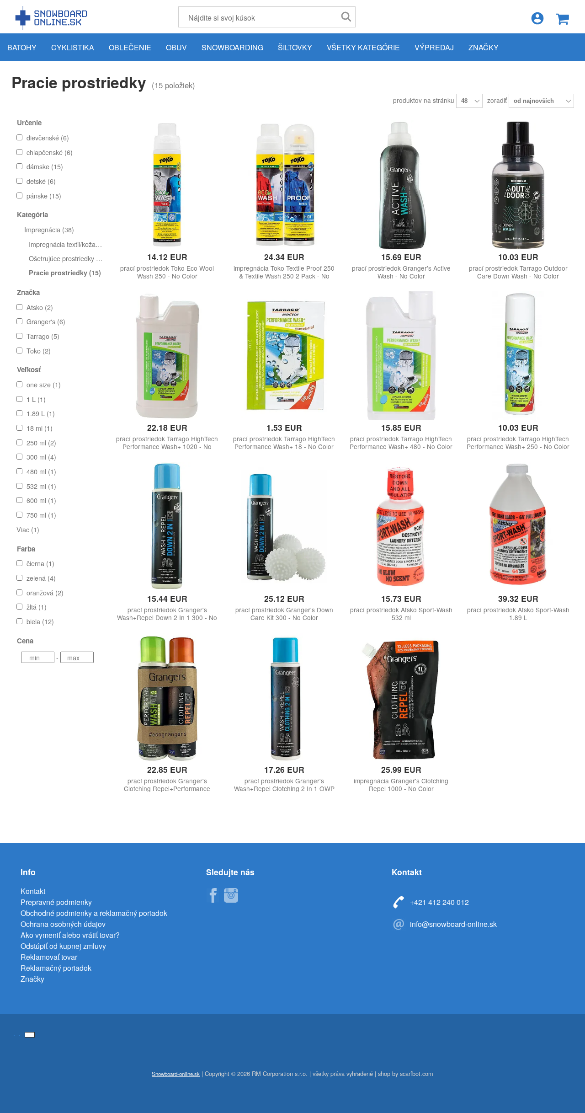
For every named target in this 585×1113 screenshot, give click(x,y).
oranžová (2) (45, 592)
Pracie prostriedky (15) (65, 272)
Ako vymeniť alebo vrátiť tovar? (70, 935)
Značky (483, 47)
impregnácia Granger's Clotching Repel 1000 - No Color (401, 784)
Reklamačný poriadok (56, 968)
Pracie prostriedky (78, 82)
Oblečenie (130, 47)
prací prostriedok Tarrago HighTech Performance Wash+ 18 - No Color (284, 442)
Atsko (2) (40, 307)
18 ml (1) (40, 428)
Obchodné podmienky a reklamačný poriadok (94, 913)
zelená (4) (41, 578)
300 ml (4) (41, 456)
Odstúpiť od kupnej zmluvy (63, 946)
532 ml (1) (41, 486)
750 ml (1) (41, 514)
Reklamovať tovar (49, 957)
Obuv (176, 47)
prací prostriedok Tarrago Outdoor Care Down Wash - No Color (518, 272)
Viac (27, 529)
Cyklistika (72, 47)
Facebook (212, 895)
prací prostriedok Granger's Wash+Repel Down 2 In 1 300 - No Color (167, 617)
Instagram (230, 895)
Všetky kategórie (363, 47)
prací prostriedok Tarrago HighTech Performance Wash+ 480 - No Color (401, 442)
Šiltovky (295, 47)
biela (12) (40, 621)
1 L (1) (36, 399)
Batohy (22, 47)
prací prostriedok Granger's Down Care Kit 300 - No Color (284, 613)
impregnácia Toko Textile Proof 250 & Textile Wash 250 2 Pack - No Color (284, 276)
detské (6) (41, 181)
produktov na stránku (424, 100)
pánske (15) (44, 195)
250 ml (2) (41, 442)
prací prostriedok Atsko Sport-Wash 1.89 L (518, 613)
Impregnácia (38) (49, 229)
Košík (562, 19)
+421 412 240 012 (439, 902)
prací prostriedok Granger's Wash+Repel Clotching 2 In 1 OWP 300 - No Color (284, 788)
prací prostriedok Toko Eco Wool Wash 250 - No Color (167, 272)
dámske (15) (45, 166)
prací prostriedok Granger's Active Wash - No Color (401, 272)
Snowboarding (232, 47)
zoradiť (498, 100)
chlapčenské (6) (50, 152)
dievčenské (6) (48, 137)
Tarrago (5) (43, 336)
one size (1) (44, 384)
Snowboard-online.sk (52, 17)
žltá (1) (37, 606)
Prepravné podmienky (56, 902)
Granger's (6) (46, 321)
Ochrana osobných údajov (63, 924)
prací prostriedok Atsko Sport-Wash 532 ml (401, 613)
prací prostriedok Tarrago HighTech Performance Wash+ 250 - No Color (518, 442)
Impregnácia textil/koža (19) (69, 244)
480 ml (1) (41, 471)
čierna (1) (40, 563)
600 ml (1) (41, 500)
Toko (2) (39, 350)
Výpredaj (434, 47)
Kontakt (33, 891)
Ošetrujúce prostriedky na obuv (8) (79, 258)
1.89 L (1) (41, 413)
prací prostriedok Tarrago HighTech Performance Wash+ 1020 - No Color (167, 446)
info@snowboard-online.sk (453, 924)
